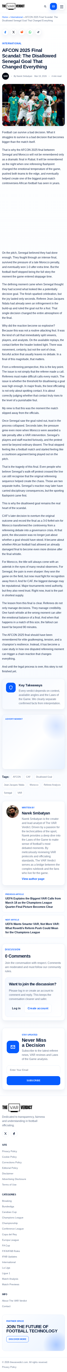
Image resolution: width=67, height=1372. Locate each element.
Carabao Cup (9, 1212)
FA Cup (6, 1245)
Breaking (7, 1201)
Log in (16, 1008)
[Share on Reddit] (22, 32)
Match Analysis (10, 1278)
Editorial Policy (10, 1168)
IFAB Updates (9, 1256)
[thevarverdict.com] (13, 6)
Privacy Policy (9, 1151)
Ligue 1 (6, 1273)
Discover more (17, 1339)
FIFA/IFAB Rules (11, 1251)
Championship (10, 1223)
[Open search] (45, 6)
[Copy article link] (38, 32)
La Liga (6, 1267)
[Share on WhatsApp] (30, 32)
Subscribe (34, 1080)
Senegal (8, 793)
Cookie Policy (9, 1156)
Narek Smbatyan (24, 76)
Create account (38, 1008)
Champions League (12, 1217)
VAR (20, 793)
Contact (6, 1306)
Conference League (13, 1228)
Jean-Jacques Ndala (14, 785)
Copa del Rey (9, 1234)
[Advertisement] (33, 218)
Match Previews (10, 1284)
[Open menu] (61, 6)
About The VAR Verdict (14, 1300)
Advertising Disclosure (14, 1179)
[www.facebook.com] (14, 1133)
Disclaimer (7, 1173)
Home (5, 17)
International (16, 17)
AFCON (17, 777)
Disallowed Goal (44, 777)
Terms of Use (9, 1184)
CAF (28, 777)
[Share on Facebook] (5, 32)
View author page (33, 878)
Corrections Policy (12, 1162)
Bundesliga (8, 1206)
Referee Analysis (52, 785)
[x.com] (5, 1133)
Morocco (34, 785)
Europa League (10, 1240)
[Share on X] (13, 32)
